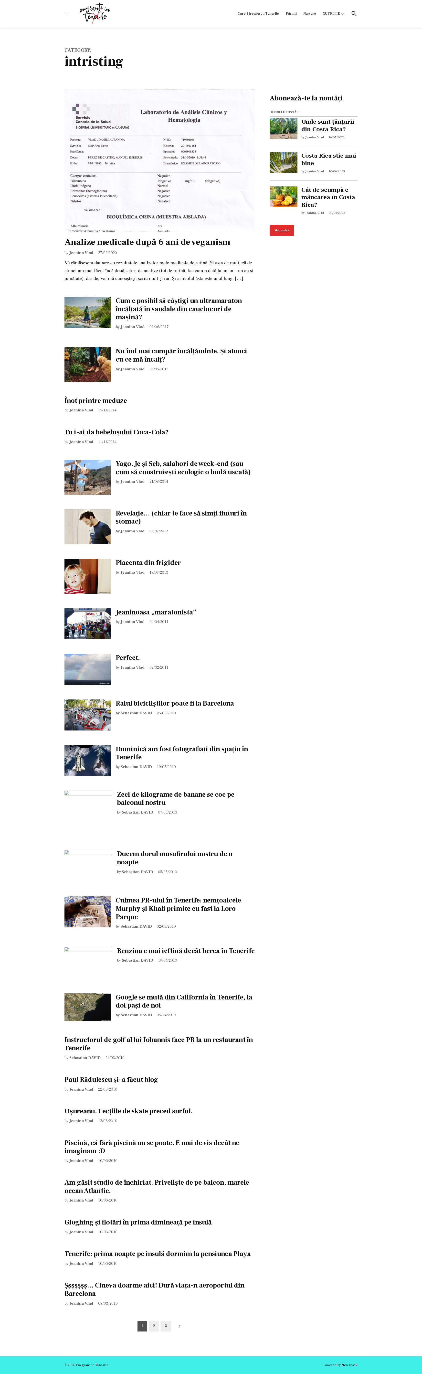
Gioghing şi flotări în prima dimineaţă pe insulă (138, 1222)
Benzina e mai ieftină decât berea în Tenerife (186, 950)
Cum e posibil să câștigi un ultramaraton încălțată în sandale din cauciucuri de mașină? (179, 309)
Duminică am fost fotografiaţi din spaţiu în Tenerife (182, 753)
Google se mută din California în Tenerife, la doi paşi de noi (184, 1001)
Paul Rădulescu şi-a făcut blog (111, 1079)
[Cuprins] (66, 14)
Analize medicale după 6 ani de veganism (147, 242)
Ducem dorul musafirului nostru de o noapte (174, 858)
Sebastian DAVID (136, 713)
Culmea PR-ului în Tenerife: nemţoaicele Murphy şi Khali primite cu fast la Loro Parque (178, 908)
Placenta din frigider (148, 562)
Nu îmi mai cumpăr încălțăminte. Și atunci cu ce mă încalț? (181, 355)
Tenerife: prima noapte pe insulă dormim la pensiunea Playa (157, 1253)
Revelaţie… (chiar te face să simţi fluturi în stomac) (181, 517)
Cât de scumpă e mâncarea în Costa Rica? (328, 197)
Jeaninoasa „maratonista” (156, 612)
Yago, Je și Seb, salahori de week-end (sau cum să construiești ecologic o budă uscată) (183, 467)
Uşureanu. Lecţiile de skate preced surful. (128, 1111)
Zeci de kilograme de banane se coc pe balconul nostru (175, 798)
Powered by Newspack (341, 1365)
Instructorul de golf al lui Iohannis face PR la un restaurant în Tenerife (158, 1043)
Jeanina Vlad (81, 252)
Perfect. (128, 657)
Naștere (310, 13)
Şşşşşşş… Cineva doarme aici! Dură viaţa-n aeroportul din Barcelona (154, 1289)
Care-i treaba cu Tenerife (258, 13)
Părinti (291, 13)
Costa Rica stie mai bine (328, 159)
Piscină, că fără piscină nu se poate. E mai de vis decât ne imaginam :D (151, 1147)
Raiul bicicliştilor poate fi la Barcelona (175, 703)
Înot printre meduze (95, 400)
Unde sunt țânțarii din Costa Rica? (327, 125)
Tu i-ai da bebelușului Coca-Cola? (116, 432)
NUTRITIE (331, 13)
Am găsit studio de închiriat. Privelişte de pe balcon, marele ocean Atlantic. (156, 1186)
